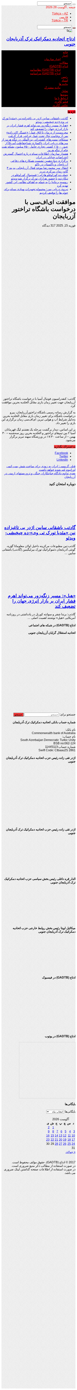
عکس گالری (60, 105)
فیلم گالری (61, 101)
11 (69, 1135)
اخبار (65, 55)
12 (64, 1135)
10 (73, 1135)
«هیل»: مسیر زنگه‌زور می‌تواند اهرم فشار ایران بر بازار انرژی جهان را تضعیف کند (42, 601)
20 (60, 1139)
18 (69, 1139)
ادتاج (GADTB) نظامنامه (45, 69)
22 (52, 1139)
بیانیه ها (63, 84)
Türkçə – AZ (60, 13)
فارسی (63, 17)
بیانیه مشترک (52, 87)
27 (60, 1143)
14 (56, 1135)
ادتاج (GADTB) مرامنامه (45, 73)
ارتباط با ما (61, 98)
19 (64, 1139)
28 (56, 1143)
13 (60, 1135)
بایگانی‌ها (70, 1111)
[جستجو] (74, 4)
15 (52, 1135)
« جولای (71, 1152)
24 (73, 1143)
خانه (65, 52)
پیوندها (64, 94)
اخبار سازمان (52, 59)
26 (64, 1143)
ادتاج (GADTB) (58, 66)
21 (56, 1139)
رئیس (64, 76)
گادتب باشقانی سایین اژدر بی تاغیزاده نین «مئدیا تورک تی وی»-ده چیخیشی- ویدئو (40, 532)
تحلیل (64, 91)
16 (48, 1135)
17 (73, 1139)
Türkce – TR (60, 20)
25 (69, 1143)
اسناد (65, 80)
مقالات (63, 62)
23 (48, 1139)
